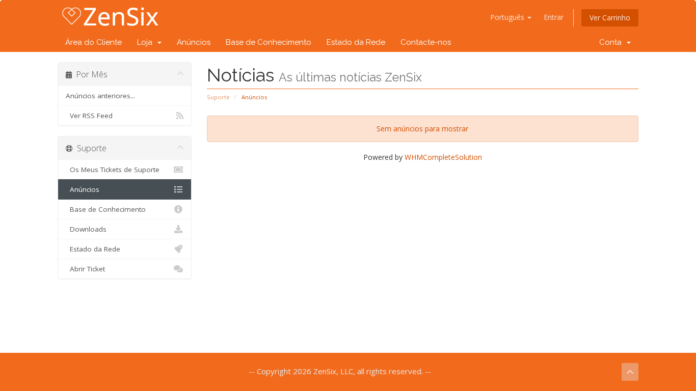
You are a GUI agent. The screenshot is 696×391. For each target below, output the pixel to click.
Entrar (554, 17)
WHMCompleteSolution (443, 157)
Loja (146, 42)
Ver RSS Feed (89, 115)
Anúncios (193, 42)
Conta (612, 42)
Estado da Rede (356, 42)
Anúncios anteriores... (100, 95)
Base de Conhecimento (268, 42)
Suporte (218, 97)
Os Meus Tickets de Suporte (112, 169)
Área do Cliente (93, 42)
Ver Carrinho (610, 17)
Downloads (86, 229)
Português (508, 17)
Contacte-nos (425, 42)
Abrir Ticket (85, 268)
